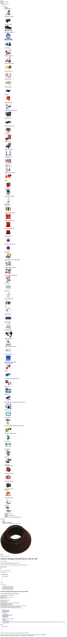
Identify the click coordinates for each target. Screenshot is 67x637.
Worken (1, 0)
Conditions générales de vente (7, 615)
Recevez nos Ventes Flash (16, 517)
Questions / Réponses (6, 610)
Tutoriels (6, 516)
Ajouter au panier (5, 574)
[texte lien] (2, 518)
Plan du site (4, 612)
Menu (3, 5)
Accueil (6, 6)
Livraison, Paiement (6, 611)
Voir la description (3, 566)
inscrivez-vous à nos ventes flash (8, 618)
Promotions (6, 7)
